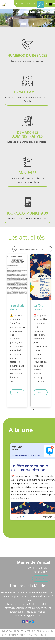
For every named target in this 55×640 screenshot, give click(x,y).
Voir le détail (19, 392)
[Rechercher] (40, 4)
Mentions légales (13, 631)
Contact (41, 578)
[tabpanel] (17, 330)
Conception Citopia (20, 635)
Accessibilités (33, 631)
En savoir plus (27, 49)
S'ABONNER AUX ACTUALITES (34, 249)
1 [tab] (33, 409)
